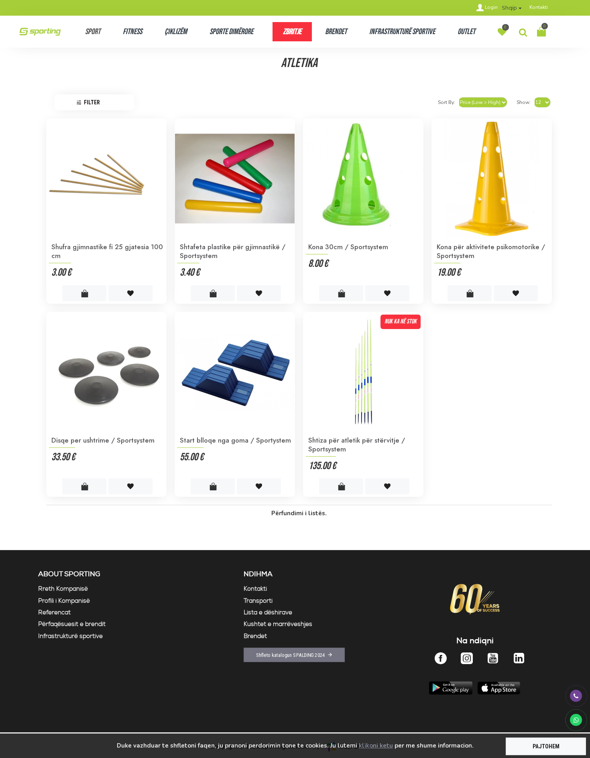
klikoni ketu (376, 746)
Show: (524, 102)
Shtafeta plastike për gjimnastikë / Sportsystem (232, 251)
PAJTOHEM (546, 746)
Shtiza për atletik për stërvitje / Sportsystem (356, 444)
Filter (92, 102)
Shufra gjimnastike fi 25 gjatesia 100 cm (107, 251)
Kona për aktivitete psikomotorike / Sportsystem (491, 251)
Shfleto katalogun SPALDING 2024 (290, 655)
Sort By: (446, 102)
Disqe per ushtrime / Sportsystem (103, 440)
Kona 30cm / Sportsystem (348, 246)
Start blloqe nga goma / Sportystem (235, 440)
